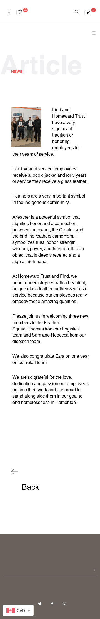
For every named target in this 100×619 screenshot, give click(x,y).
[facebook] (52, 604)
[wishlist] (23, 12)
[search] (77, 12)
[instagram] (64, 604)
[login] (9, 12)
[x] (40, 604)
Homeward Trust (68, 116)
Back (29, 487)
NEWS (16, 72)
